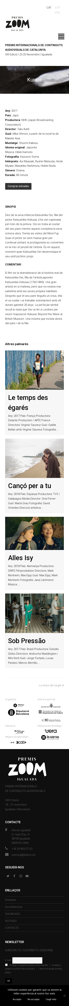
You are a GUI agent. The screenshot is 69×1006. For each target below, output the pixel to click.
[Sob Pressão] (34, 613)
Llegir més (51, 999)
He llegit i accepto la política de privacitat (28, 965)
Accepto (17, 999)
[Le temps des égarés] (34, 370)
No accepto (34, 999)
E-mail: (8, 960)
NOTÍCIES (11, 921)
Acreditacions (13, 907)
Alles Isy (20, 558)
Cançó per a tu (29, 486)
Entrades (10, 900)
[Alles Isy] (34, 533)
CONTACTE (12, 927)
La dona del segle (50, 685)
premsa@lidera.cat (23, 855)
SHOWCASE (12, 914)
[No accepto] (64, 995)
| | (33, 969)
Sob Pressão (26, 641)
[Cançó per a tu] (34, 458)
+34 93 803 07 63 (22, 848)
